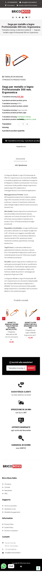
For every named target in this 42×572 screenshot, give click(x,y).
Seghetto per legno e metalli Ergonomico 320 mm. (30, 325)
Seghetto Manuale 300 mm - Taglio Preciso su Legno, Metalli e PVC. (11, 326)
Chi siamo (7, 484)
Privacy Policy (8, 524)
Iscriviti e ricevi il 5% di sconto (28, 5)
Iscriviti (31, 368)
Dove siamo (11, 5)
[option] (16, 60)
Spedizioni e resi (10, 509)
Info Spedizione (21, 165)
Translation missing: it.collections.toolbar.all (16, 30)
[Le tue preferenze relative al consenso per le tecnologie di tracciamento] (38, 568)
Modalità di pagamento (12, 512)
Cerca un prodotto (10, 506)
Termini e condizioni (11, 531)
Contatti (7, 487)
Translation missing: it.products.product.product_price (9, 98)
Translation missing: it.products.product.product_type (9, 111)
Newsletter (8, 490)
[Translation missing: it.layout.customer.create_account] (23, 17)
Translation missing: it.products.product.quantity (9, 127)
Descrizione (20, 159)
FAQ (5, 493)
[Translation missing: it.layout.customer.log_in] (20, 17)
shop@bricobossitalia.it (29, 2)
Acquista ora (21, 146)
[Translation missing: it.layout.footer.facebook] (21, 566)
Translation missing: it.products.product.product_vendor (9, 105)
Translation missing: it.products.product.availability (9, 118)
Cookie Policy (8, 527)
